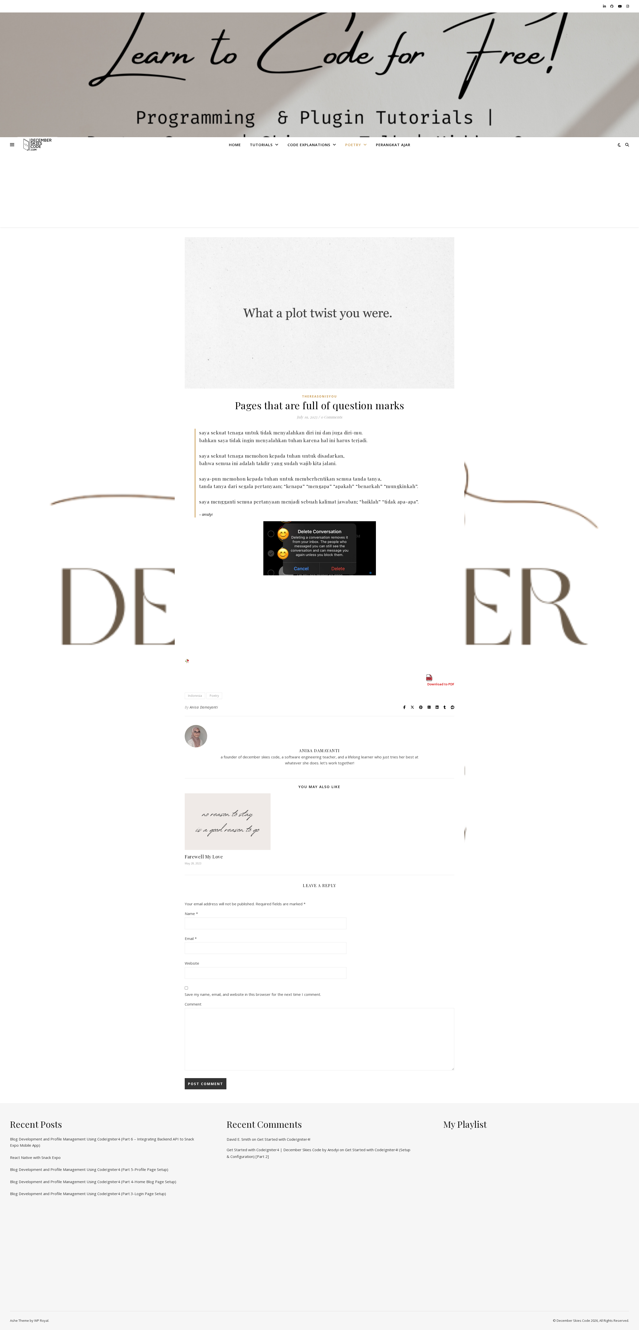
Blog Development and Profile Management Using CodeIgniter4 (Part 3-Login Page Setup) (88, 1193)
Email (191, 938)
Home (235, 144)
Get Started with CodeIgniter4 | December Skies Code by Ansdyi (283, 1149)
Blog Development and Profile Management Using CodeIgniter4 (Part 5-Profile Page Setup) (89, 1169)
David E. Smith (239, 1139)
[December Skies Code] (37, 144)
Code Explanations (309, 144)
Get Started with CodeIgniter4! (283, 1139)
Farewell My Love (204, 857)
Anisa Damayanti (204, 707)
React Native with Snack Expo (35, 1157)
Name (191, 913)
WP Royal (41, 1320)
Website (192, 963)
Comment (193, 1004)
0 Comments (331, 416)
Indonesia (195, 696)
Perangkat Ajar (393, 144)
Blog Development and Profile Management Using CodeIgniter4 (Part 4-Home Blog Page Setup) (93, 1181)
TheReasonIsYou (319, 396)
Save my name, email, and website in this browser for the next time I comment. (253, 994)
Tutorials (261, 144)
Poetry (353, 144)
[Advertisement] (319, 190)
